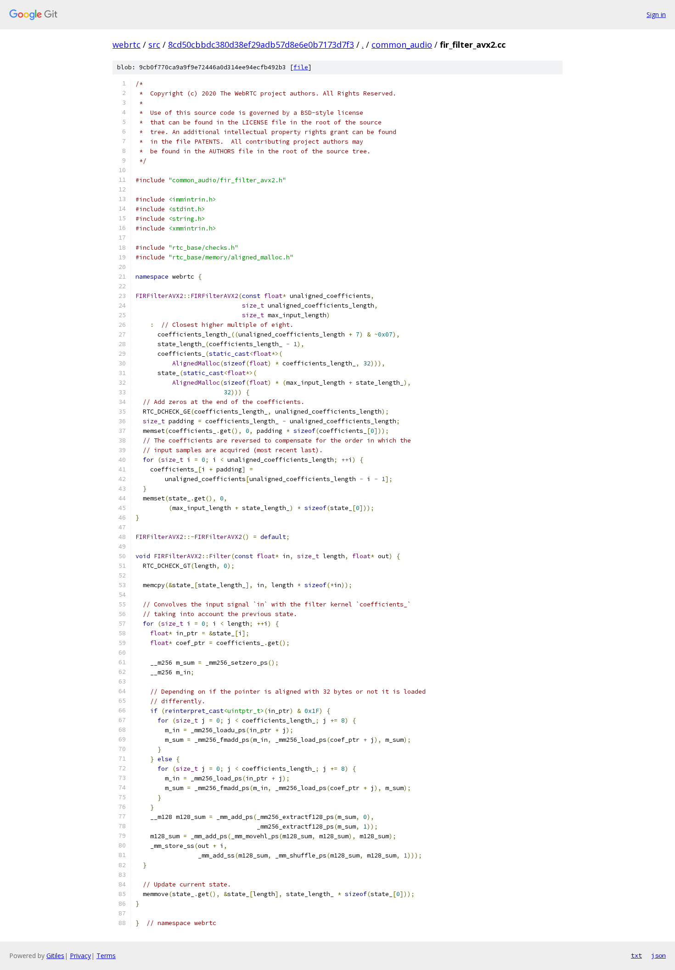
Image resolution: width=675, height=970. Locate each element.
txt (636, 955)
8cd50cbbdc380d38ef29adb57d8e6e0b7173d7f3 (261, 44)
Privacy (80, 955)
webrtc (126, 44)
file (300, 67)
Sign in (656, 14)
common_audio (401, 44)
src (154, 44)
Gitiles (55, 955)
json (658, 955)
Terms (106, 955)
